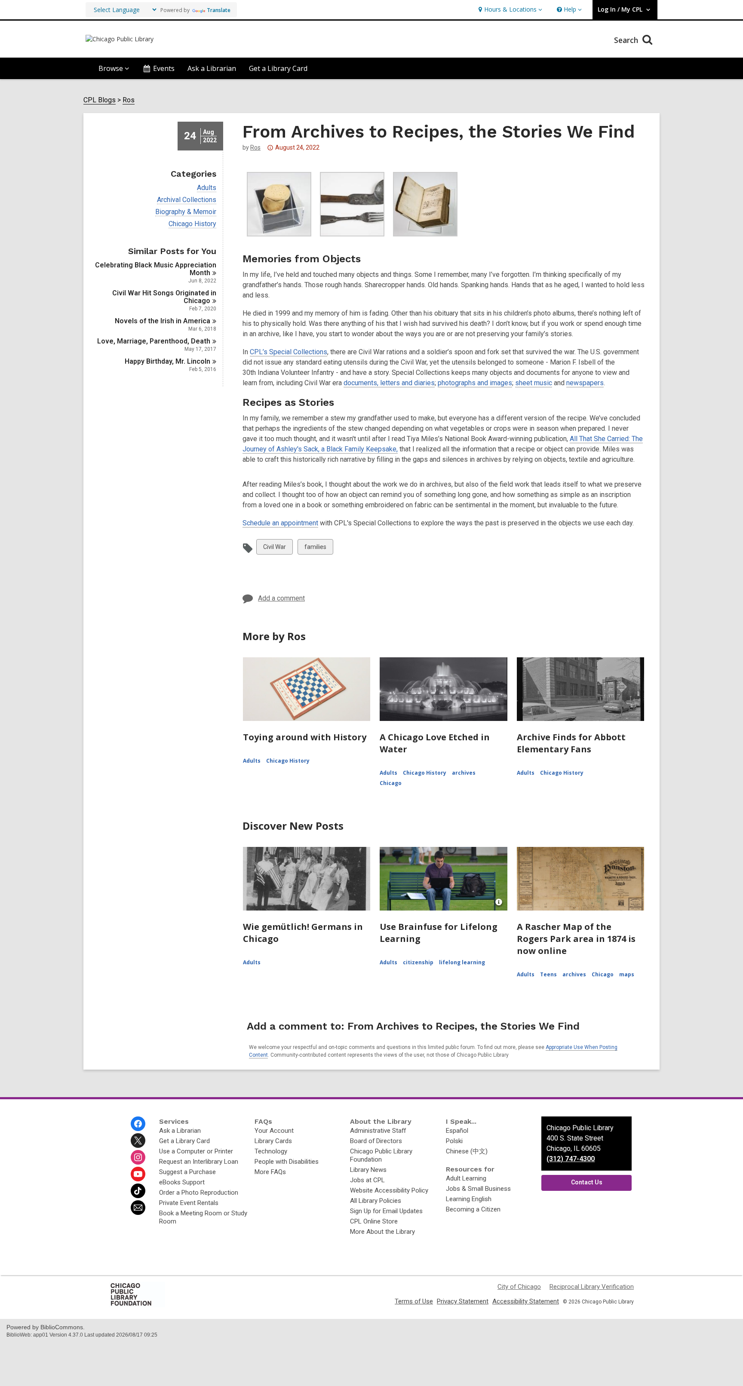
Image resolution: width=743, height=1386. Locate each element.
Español (457, 1131)
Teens (548, 974)
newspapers (585, 383)
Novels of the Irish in (162, 321)
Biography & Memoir (185, 212)
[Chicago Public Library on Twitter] (138, 1140)
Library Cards (273, 1141)
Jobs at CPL (367, 1180)
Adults (206, 188)
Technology (271, 1151)
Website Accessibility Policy (389, 1190)
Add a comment (281, 598)
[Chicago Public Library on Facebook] (138, 1123)
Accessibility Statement (525, 1301)
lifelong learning (462, 962)
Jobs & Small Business (478, 1189)
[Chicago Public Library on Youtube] (138, 1174)
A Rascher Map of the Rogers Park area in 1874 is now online (576, 939)
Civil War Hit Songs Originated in (164, 297)
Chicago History (192, 224)
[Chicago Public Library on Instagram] (138, 1157)
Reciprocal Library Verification (592, 1287)
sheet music (533, 383)
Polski (454, 1141)
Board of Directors (376, 1141)
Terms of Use (414, 1301)
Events (164, 68)
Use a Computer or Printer (196, 1151)
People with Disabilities (287, 1161)
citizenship (418, 962)
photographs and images (475, 383)
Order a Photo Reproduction (198, 1192)
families (315, 549)
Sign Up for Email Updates (386, 1211)
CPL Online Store (374, 1221)
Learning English (468, 1199)
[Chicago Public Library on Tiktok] (138, 1191)
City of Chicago (519, 1287)
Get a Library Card (278, 68)
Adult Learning (466, 1178)
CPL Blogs (99, 100)
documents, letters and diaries (389, 383)
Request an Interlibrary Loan (198, 1161)
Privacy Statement (462, 1301)
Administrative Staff (378, 1131)
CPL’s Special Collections (288, 352)
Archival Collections (186, 200)
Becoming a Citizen (473, 1209)
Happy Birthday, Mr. (167, 361)
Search (627, 40)
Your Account (274, 1131)
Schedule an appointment (280, 523)
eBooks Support (182, 1182)
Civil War (274, 549)
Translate (218, 10)
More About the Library (382, 1232)
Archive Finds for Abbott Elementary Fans (571, 743)
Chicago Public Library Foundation (381, 1155)
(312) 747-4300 (571, 1159)
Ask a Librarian (211, 68)
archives (464, 772)
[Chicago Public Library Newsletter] (138, 1207)
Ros (129, 100)
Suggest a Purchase (187, 1172)
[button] (509, 9)
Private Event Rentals (188, 1203)
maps (626, 974)
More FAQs (270, 1172)
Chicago (391, 783)
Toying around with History (304, 737)
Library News (368, 1170)
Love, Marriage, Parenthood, (153, 341)
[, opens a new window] (137, 1305)
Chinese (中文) (467, 1151)
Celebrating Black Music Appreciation (155, 269)
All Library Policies (375, 1201)
